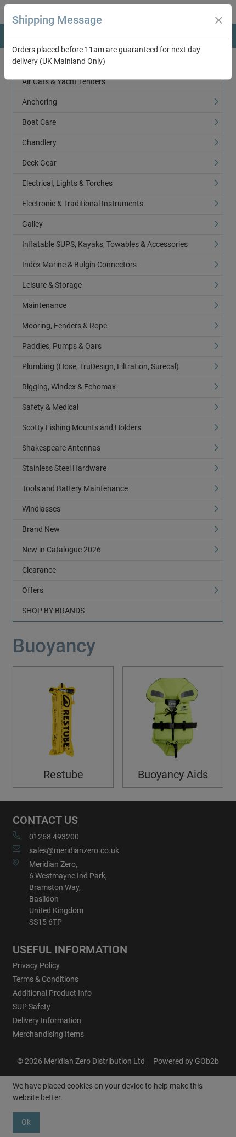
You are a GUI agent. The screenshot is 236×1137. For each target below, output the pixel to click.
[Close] (218, 20)
